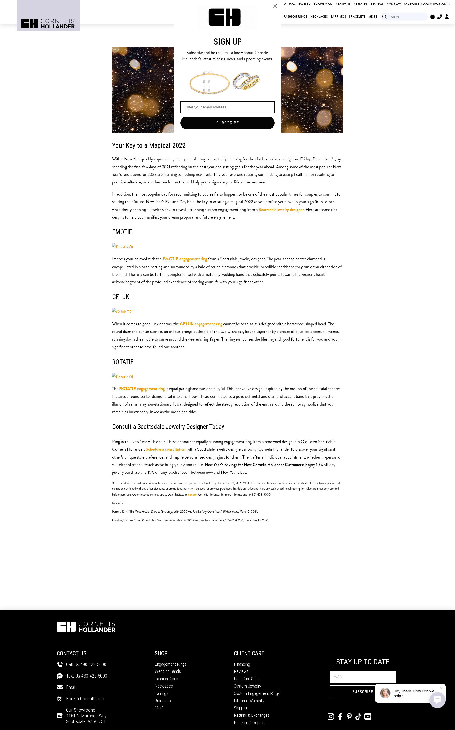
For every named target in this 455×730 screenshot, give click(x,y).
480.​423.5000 (94, 676)
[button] (432, 16)
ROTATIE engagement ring (142, 389)
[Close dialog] (275, 6)
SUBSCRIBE (362, 691)
